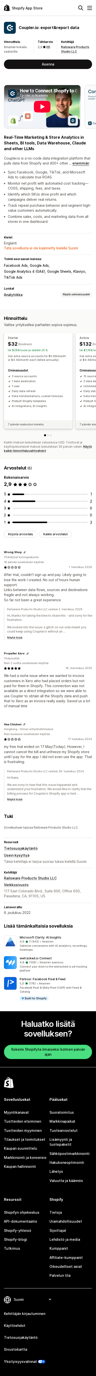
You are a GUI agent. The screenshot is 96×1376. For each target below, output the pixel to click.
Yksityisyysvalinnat (20, 1361)
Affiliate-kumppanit (66, 1257)
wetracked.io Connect (36, 958)
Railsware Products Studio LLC (30, 878)
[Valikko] (89, 7)
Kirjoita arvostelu (20, 534)
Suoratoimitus (61, 1112)
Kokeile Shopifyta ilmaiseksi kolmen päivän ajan (48, 1051)
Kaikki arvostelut (55, 534)
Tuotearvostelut (63, 1130)
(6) (48, 47)
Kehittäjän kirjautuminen (24, 1313)
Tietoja (55, 1212)
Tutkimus (12, 1248)
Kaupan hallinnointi (20, 1166)
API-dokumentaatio (20, 1221)
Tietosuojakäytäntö (21, 848)
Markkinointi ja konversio (25, 1157)
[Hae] (80, 7)
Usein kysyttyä (16, 855)
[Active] (48, 435)
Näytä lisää (14, 637)
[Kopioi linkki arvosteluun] (25, 552)
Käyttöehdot (14, 1325)
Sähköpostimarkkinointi (69, 1153)
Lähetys (56, 1171)
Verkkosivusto (16, 885)
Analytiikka (13, 295)
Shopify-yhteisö (17, 1230)
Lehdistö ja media (64, 1239)
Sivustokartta (15, 1349)
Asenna (48, 64)
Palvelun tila (59, 1275)
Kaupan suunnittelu (20, 1148)
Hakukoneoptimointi (66, 1162)
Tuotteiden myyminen (23, 1130)
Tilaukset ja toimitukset (24, 1139)
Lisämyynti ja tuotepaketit (60, 1141)
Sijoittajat (57, 1230)
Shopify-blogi (15, 1239)
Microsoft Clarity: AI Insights (40, 937)
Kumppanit (58, 1248)
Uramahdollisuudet (65, 1221)
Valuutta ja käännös (66, 1180)
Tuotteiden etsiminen (22, 1121)
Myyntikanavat (16, 1112)
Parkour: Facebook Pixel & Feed (42, 979)
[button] (48, 943)
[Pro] (51, 435)
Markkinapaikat (62, 1121)
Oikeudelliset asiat (65, 1266)
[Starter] (45, 435)
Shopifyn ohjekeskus (21, 1212)
